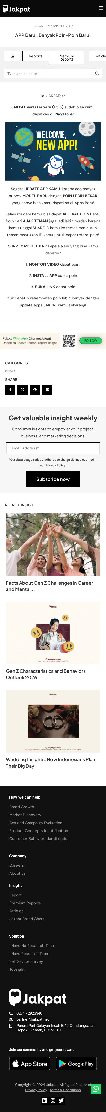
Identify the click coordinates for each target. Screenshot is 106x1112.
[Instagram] (53, 1101)
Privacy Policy (36, 1090)
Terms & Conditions (65, 1090)
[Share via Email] (47, 390)
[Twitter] (61, 1101)
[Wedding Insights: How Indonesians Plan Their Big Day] (53, 721)
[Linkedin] (45, 1101)
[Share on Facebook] (10, 390)
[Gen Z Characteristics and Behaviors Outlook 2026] (53, 633)
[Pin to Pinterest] (35, 390)
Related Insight (20, 505)
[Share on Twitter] (22, 390)
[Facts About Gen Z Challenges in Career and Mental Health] (53, 544)
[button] (96, 1089)
